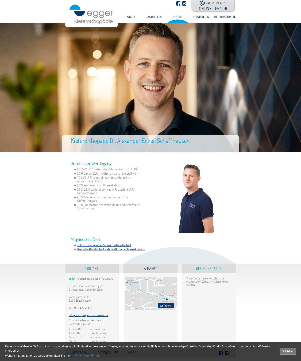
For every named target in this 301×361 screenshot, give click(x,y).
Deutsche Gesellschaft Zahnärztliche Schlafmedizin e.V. (111, 249)
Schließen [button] (287, 351)
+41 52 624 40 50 (82, 308)
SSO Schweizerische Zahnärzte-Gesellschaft (104, 245)
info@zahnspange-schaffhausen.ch (88, 315)
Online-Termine (213, 8)
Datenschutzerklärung (86, 355)
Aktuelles (154, 17)
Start (131, 17)
